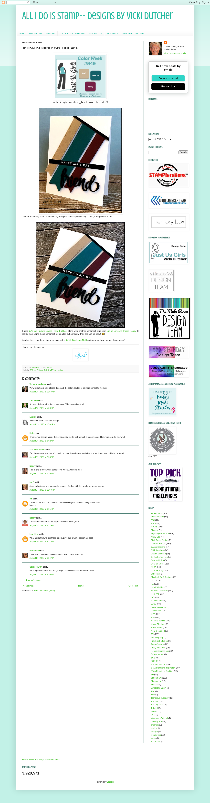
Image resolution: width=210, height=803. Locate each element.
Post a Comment (33, 580)
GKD (153, 580)
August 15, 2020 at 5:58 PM (42, 408)
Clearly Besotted (158, 554)
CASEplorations (158, 547)
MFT (153, 617)
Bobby (33, 518)
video (153, 738)
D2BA (153, 567)
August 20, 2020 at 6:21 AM (42, 542)
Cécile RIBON (36, 567)
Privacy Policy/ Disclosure (133, 33)
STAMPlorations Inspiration (163, 668)
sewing (154, 728)
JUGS (46, 370)
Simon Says (156, 678)
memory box (156, 721)
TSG (153, 695)
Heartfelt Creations (159, 590)
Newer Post (28, 586)
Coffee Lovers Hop (159, 557)
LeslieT (33, 417)
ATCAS (154, 527)
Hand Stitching (157, 587)
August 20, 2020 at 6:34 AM (42, 558)
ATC (153, 520)
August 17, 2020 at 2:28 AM (42, 457)
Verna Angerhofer (38, 384)
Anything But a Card (160, 533)
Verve (153, 711)
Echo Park (155, 574)
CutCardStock (157, 564)
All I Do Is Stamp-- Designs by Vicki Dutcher (97, 15)
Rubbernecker (157, 654)
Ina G (32, 482)
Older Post (133, 586)
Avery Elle (155, 537)
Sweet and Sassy (158, 688)
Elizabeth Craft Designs (161, 577)
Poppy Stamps (157, 644)
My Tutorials (112, 33)
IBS (152, 597)
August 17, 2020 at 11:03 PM (42, 490)
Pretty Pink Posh (158, 648)
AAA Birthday (157, 513)
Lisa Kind (34, 534)
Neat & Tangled (158, 631)
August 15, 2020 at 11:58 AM (42, 392)
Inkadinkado (156, 601)
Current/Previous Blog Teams (72, 33)
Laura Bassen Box (159, 607)
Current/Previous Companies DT (42, 33)
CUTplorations (157, 550)
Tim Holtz (155, 701)
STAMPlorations (158, 664)
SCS (153, 658)
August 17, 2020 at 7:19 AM (42, 473)
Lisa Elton (34, 400)
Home (22, 33)
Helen (32, 433)
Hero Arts (155, 594)
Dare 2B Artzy (157, 570)
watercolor (155, 741)
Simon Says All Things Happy (121, 331)
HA (152, 584)
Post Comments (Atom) (44, 590)
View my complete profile (175, 53)
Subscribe (168, 86)
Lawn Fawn (156, 611)
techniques (156, 735)
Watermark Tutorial (159, 718)
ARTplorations (157, 517)
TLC (153, 691)
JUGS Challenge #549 (76, 340)
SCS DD (154, 661)
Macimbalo (35, 550)
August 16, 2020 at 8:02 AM (42, 441)
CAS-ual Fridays (36, 370)
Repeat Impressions (160, 651)
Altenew (154, 530)
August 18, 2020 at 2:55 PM (42, 509)
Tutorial (154, 708)
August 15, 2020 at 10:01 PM (42, 424)
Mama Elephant (158, 624)
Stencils (154, 684)
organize (155, 725)
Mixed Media (156, 627)
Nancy (33, 466)
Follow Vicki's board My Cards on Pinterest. (41, 759)
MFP (153, 614)
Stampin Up (156, 681)
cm (31, 499)
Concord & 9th (157, 560)
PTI (152, 634)
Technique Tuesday (159, 698)
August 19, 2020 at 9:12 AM (42, 525)
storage (154, 731)
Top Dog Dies (157, 705)
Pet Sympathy (157, 637)
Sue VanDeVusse (38, 450)
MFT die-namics (56, 370)
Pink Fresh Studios (159, 641)
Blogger (110, 782)
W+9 (153, 715)
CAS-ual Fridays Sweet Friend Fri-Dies (48, 331)
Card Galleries (95, 33)
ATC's (153, 523)
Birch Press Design (159, 540)
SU (152, 674)
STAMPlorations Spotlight (162, 671)
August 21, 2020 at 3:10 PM (42, 574)
